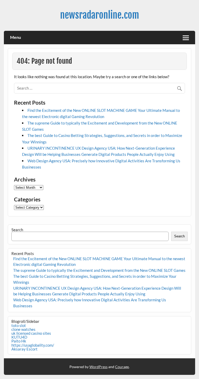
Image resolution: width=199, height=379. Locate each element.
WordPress (98, 367)
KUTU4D (19, 337)
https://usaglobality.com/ (32, 345)
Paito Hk (18, 341)
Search (17, 229)
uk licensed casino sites (31, 333)
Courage (122, 367)
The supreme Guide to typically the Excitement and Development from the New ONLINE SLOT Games (99, 270)
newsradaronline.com (99, 15)
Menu (15, 37)
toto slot (18, 325)
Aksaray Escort (24, 349)
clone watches (23, 329)
